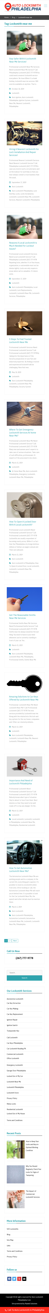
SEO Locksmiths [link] (12, 1229)
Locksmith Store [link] (13, 1093)
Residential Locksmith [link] (27, 825)
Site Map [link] (10, 1240)
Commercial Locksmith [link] (15, 1054)
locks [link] (18, 194)
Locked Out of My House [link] (16, 1114)
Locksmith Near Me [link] (14, 1082)
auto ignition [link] (16, 97)
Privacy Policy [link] (12, 1098)
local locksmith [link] (33, 566)
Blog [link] (8, 1235)
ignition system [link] (24, 100)
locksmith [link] (13, 197)
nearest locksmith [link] (23, 103)
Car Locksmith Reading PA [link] (16, 1049)
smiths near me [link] (30, 660)
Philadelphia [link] (13, 106)
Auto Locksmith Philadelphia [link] (22, 191)
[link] (22, 8)
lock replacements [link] (24, 290)
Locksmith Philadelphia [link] (15, 1087)
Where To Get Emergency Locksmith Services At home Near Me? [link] (22, 432)
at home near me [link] (18, 471)
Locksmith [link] (15, 93)
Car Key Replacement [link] (15, 1014)
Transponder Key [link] (13, 1031)
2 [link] (9, 941)
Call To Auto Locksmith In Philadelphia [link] (25, 1310)
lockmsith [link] (27, 921)
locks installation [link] (27, 194)
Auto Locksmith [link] (17, 187)
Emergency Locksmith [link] (15, 1065)
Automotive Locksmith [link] (17, 918)
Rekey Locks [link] (11, 1104)
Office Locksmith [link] (13, 1058)
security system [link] (25, 387)
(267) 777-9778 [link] (24, 958)
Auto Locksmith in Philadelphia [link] (23, 563)
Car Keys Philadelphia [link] (15, 1043)
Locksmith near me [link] (24, 197)
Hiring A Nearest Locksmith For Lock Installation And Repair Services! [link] (24, 152)
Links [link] (8, 1246)
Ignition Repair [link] (12, 1020)
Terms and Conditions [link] (14, 1120)
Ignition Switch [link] (12, 1025)
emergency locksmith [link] (27, 474)
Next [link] (15, 941)
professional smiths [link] (16, 660)
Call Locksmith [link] (12, 1038)
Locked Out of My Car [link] (15, 1076)
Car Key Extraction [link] (14, 1003)
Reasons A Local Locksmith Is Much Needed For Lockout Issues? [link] (23, 245)
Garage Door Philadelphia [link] (16, 1071)
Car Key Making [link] (12, 1009)
